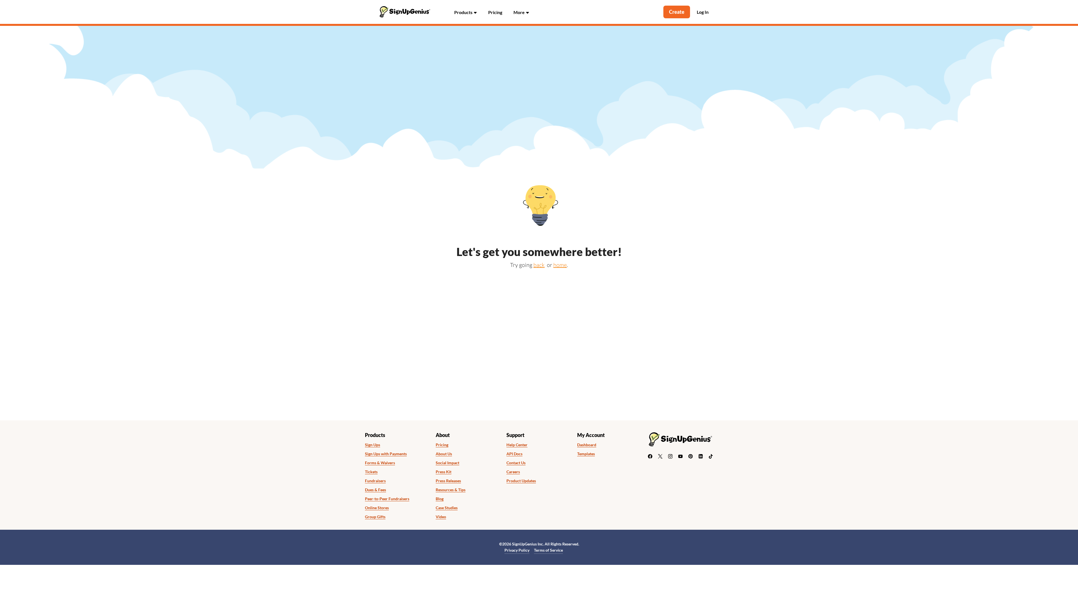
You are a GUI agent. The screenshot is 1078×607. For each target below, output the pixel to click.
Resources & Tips (450, 490)
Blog (440, 499)
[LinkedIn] (700, 456)
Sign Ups (372, 445)
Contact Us (516, 463)
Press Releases (448, 481)
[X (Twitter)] (660, 456)
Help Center (516, 445)
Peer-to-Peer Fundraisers (387, 499)
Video (441, 517)
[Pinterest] (690, 456)
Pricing (495, 12)
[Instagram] (670, 456)
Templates (586, 454)
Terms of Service (548, 550)
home (560, 264)
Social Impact (447, 463)
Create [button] (676, 12)
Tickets (371, 472)
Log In (703, 12)
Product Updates (521, 481)
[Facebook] (650, 456)
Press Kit (443, 472)
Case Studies (447, 508)
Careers (513, 472)
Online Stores (377, 508)
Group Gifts (375, 517)
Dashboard (586, 445)
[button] (466, 11)
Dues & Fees (375, 490)
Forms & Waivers (380, 463)
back (539, 264)
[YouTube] (680, 456)
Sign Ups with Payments (386, 454)
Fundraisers (375, 481)
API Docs (514, 454)
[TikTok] (711, 456)
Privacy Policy (516, 550)
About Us (444, 454)
